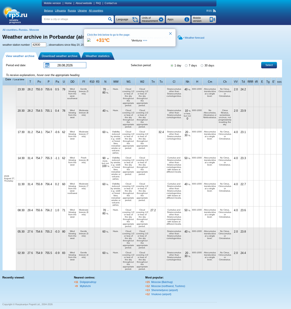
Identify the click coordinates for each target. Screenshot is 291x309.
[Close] (170, 34)
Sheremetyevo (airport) (164, 290)
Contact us (111, 3)
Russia (72, 10)
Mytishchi (85, 286)
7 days (192, 65)
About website (84, 3)
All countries (96, 10)
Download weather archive (60, 56)
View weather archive (20, 56)
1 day (177, 65)
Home (68, 3)
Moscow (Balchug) (162, 282)
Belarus (48, 10)
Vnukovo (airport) (161, 294)
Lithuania (60, 10)
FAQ (98, 3)
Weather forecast (194, 37)
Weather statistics (97, 56)
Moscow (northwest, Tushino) (168, 286)
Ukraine (82, 10)
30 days (209, 65)
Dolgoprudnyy (88, 282)
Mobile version (52, 3)
